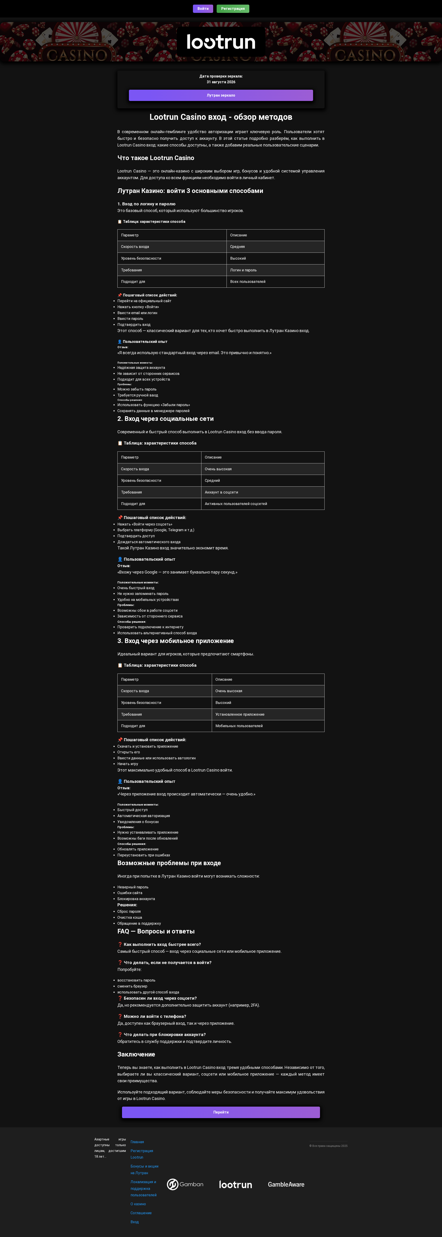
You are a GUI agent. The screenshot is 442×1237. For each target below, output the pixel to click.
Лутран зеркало (221, 95)
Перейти (221, 1112)
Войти (203, 8)
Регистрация (233, 8)
